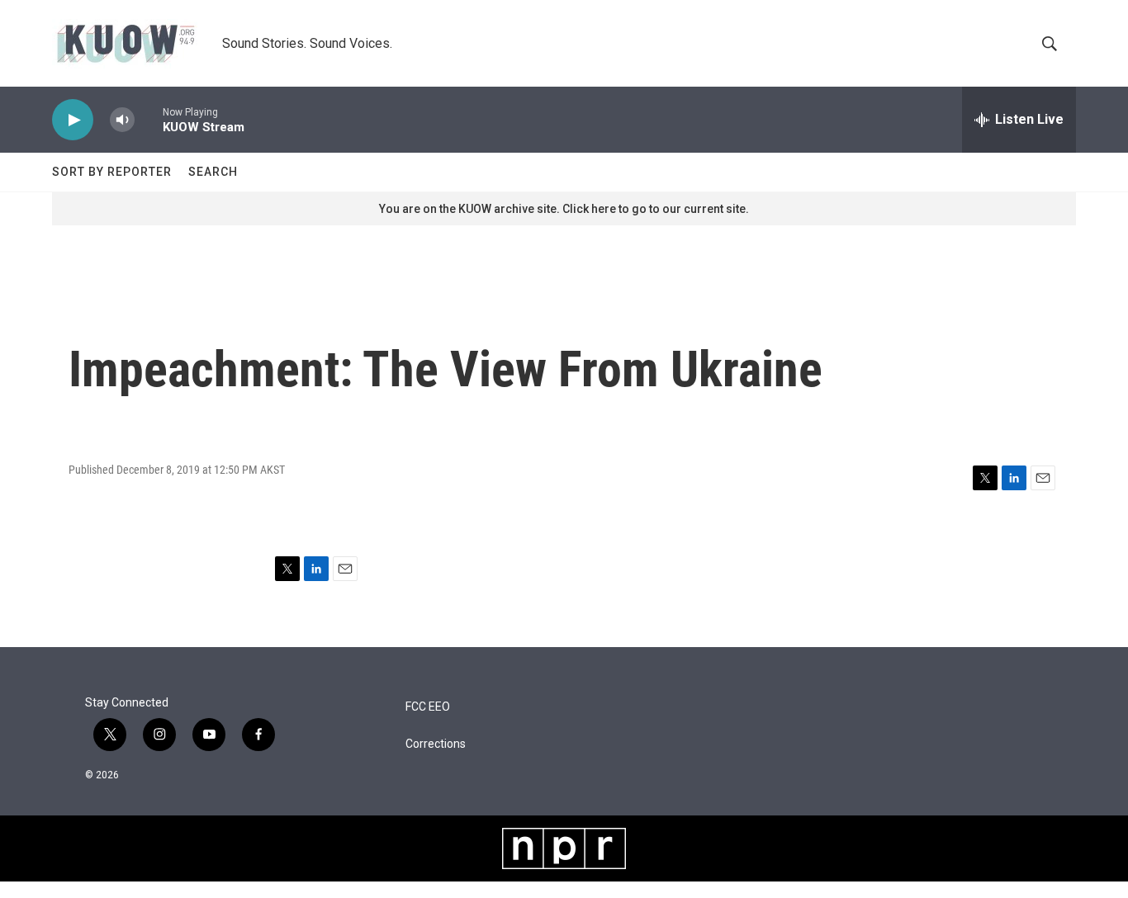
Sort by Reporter (112, 171)
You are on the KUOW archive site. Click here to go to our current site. (564, 208)
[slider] (148, 119)
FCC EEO (427, 707)
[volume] (122, 120)
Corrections (435, 744)
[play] (72, 120)
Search (213, 171)
